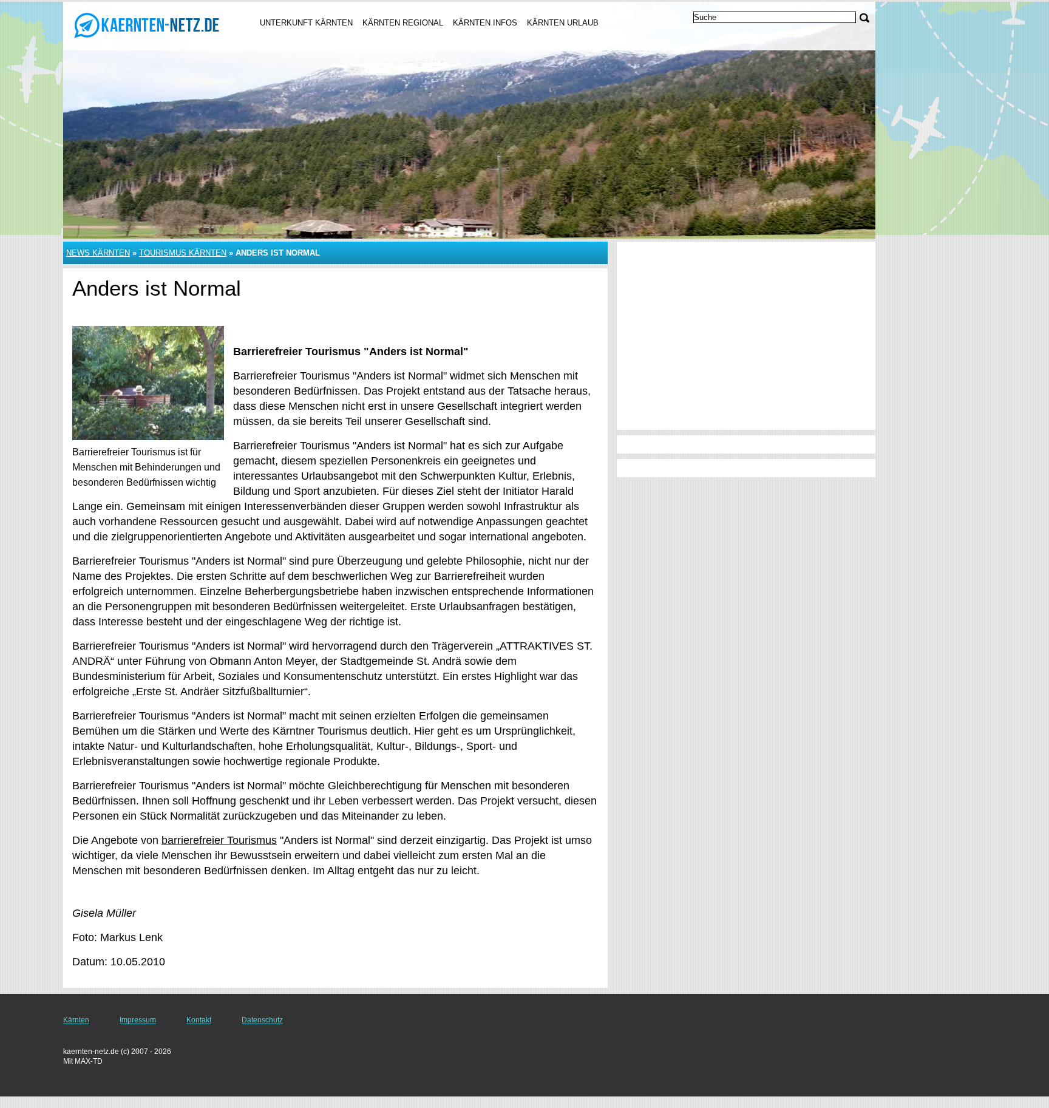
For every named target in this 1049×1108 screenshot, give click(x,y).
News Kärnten (98, 252)
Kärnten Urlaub (563, 22)
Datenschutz (262, 1020)
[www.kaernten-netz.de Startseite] (147, 25)
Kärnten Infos (485, 22)
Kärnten (76, 1020)
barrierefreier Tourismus (219, 840)
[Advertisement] (746, 336)
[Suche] (864, 17)
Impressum (138, 1020)
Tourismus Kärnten (182, 252)
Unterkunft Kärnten (306, 22)
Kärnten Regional (402, 22)
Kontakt (198, 1020)
